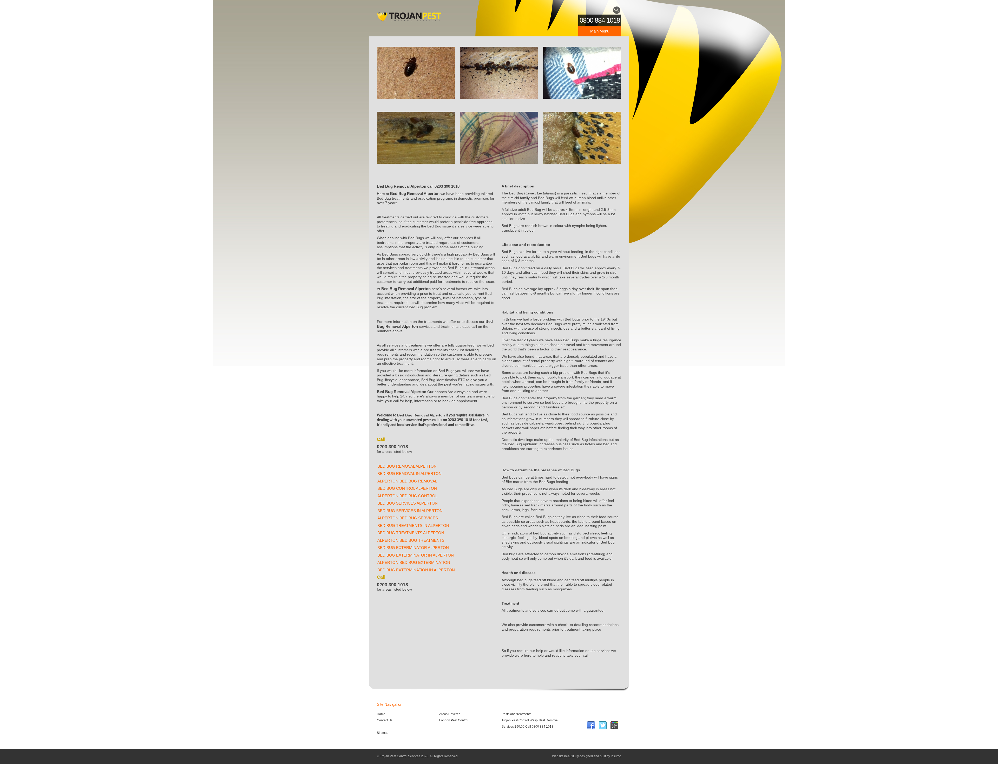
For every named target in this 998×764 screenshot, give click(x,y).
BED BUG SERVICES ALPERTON (407, 503)
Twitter (603, 725)
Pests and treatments (516, 714)
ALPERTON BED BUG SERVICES (407, 518)
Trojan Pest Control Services (409, 18)
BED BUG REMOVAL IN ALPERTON (409, 473)
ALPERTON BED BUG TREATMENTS (410, 540)
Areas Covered (450, 714)
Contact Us (384, 720)
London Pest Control (453, 720)
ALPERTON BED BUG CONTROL (407, 496)
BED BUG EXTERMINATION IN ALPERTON (416, 570)
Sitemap (383, 733)
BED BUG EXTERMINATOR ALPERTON (413, 547)
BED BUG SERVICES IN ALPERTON (410, 510)
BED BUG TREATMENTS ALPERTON (410, 533)
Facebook (591, 725)
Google (614, 725)
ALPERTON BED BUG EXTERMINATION (413, 562)
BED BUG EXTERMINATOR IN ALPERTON (415, 555)
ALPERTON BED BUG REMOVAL (407, 481)
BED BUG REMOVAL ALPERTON (407, 466)
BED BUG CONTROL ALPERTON (407, 488)
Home (381, 714)
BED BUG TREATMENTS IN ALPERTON (413, 525)
